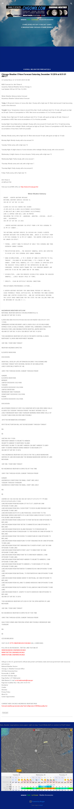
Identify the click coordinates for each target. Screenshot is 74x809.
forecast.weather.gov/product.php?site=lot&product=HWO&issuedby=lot (24, 706)
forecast (5, 713)
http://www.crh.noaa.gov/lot (29, 187)
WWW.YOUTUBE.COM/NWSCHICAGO (13, 655)
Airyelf (41, 805)
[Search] (71, 4)
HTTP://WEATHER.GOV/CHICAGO (20, 643)
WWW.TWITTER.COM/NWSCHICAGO (13, 652)
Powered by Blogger (38, 801)
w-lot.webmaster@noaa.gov (24, 680)
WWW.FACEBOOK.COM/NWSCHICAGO (14, 650)
